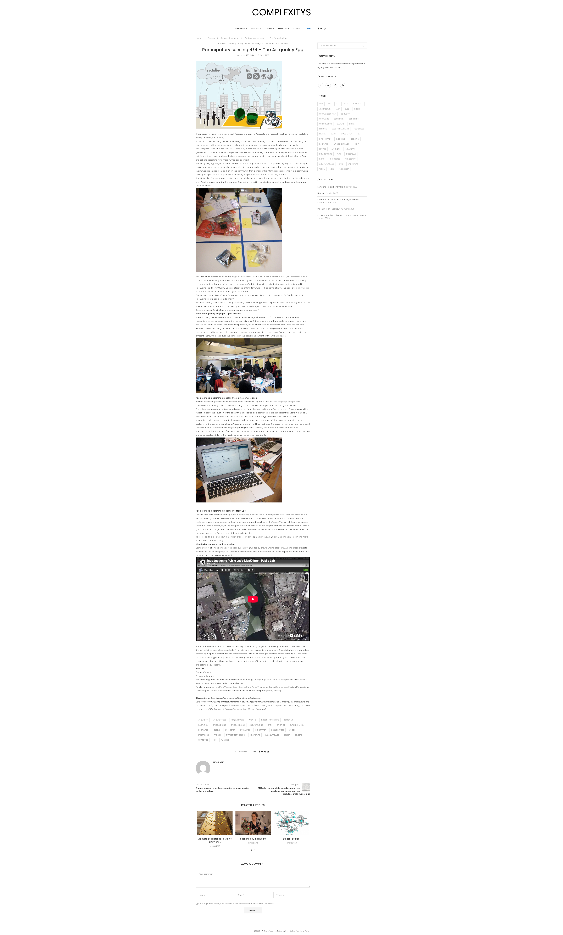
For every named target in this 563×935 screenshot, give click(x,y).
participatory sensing (235, 735)
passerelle (351, 154)
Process (255, 28)
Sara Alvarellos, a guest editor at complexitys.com (236, 698)
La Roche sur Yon (341, 144)
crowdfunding (256, 725)
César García (239, 687)
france (322, 134)
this (227, 332)
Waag (275, 522)
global (217, 730)
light (357, 144)
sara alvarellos (272, 735)
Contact (298, 28)
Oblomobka (251, 705)
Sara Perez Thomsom (256, 687)
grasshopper (346, 134)
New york (285, 276)
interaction (245, 730)
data (270, 725)
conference (354, 119)
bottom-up (288, 720)
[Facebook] (318, 28)
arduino (252, 720)
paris (339, 154)
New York (229, 518)
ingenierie (340, 139)
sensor (287, 735)
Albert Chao (271, 679)
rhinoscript (350, 159)
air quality (203, 720)
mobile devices (277, 730)
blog (208, 298)
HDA (309, 28)
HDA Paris (249, 55)
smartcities (203, 740)
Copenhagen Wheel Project (246, 306)
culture (340, 124)
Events (269, 28)
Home (198, 38)
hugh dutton (325, 139)
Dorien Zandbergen (277, 687)
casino (300, 332)
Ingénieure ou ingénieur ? (253, 838)
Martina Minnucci (296, 687)
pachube (217, 735)
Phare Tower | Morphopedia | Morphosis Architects (341, 215)
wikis (275, 401)
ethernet (281, 725)
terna (322, 169)
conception (339, 119)
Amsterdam (296, 276)
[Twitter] (321, 28)
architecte (358, 104)
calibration (203, 725)
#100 (321, 104)
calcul (357, 109)
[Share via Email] (268, 751)
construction (325, 124)
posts (282, 302)
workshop (200, 522)
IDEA (290, 306)
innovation (324, 144)
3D (337, 104)
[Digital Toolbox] (291, 823)
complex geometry (327, 114)
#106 (329, 104)
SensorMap (266, 306)
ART (338, 109)
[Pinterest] (342, 85)
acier (345, 104)
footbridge (359, 129)
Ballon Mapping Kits (218, 551)
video (332, 169)
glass (333, 134)
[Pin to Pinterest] (265, 751)
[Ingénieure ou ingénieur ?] (253, 823)
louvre (322, 149)
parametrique (325, 154)
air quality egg (219, 720)
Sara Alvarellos (203, 701)
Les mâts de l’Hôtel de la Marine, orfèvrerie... (215, 840)
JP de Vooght (225, 687)
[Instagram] (324, 28)
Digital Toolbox (291, 838)
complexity (345, 114)
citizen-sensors (238, 725)
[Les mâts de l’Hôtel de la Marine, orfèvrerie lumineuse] (215, 823)
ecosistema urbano (340, 129)
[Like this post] (256, 751)
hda (358, 134)
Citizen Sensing (219, 725)
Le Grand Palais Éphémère (330, 186)
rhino (321, 159)
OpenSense (278, 306)
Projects (282, 28)
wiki (261, 163)
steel (341, 164)
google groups (287, 401)
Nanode (243, 178)
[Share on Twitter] (262, 751)
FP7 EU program (236, 148)
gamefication (203, 730)
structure (353, 164)
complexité (324, 119)
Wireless (225, 740)
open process (203, 735)
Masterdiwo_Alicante (245, 709)
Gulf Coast (230, 730)
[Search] (329, 28)
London (199, 280)
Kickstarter (260, 730)
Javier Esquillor (203, 690)
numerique (335, 149)
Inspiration (240, 28)
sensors (298, 735)
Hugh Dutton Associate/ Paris (297, 931)
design (352, 124)
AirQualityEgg (237, 720)
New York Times (258, 328)
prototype (255, 735)
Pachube (253, 280)
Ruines (320, 193)
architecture (325, 109)
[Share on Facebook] (259, 751)
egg (251, 679)
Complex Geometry (229, 38)
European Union (297, 725)
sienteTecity (236, 705)
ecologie (323, 129)
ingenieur (354, 139)
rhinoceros (335, 159)
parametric (350, 149)
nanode (292, 730)
